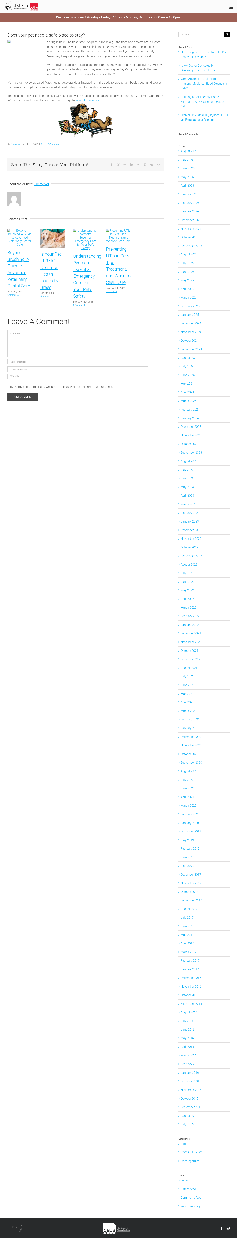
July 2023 (187, 470)
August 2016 (189, 1012)
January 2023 (190, 521)
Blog (43, 144)
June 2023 (188, 478)
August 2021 (189, 668)
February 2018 (190, 866)
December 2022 (191, 530)
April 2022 (187, 599)
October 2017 (189, 891)
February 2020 (190, 814)
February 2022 (190, 616)
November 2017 (191, 883)
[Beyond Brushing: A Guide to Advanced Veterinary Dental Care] (19, 230)
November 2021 (191, 642)
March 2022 (188, 607)
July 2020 (187, 780)
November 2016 (191, 986)
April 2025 (187, 289)
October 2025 (189, 237)
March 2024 (188, 401)
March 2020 (188, 805)
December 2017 (191, 874)
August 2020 (189, 771)
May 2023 (187, 487)
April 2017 (187, 943)
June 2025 (188, 272)
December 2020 (191, 737)
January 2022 (190, 625)
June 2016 (188, 1029)
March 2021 (188, 711)
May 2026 (187, 177)
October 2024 (189, 340)
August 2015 (189, 1115)
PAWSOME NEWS (192, 1152)
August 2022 (189, 564)
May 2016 (187, 1038)
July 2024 (187, 366)
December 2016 (191, 978)
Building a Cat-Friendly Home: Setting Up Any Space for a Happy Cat (203, 101)
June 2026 (188, 168)
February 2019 (190, 848)
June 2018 (188, 857)
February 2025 (190, 306)
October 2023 (189, 444)
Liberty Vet (15, 144)
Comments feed (191, 1197)
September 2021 (191, 659)
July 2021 (187, 676)
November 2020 (191, 745)
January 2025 (190, 314)
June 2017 (188, 926)
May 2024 (187, 383)
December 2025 (191, 220)
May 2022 (187, 590)
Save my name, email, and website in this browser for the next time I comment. (62, 387)
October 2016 (189, 995)
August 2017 (189, 909)
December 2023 (191, 426)
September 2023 (191, 452)
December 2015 (191, 1081)
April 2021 (187, 702)
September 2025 (191, 246)
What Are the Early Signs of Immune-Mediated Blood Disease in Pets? (204, 83)
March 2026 (188, 194)
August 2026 (189, 151)
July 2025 (187, 263)
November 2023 (191, 435)
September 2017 (191, 900)
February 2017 (190, 960)
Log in (185, 1180)
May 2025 (187, 280)
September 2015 (191, 1107)
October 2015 (189, 1098)
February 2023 (190, 513)
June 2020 (188, 788)
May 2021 (187, 694)
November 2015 (191, 1090)
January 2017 (190, 969)
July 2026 (187, 160)
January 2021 (190, 728)
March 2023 (188, 504)
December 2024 (191, 323)
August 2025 (189, 254)
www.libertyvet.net (87, 100)
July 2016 (187, 1021)
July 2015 (187, 1124)
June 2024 (188, 375)
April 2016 (187, 1047)
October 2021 (189, 650)
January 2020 (190, 823)
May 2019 (187, 840)
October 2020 (189, 754)
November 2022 (191, 538)
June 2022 (188, 582)
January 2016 (190, 1072)
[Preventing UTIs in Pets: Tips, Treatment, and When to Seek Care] (118, 230)
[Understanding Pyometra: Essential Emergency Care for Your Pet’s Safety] (85, 230)
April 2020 (187, 797)
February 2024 (190, 409)
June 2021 (188, 685)
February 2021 (190, 719)
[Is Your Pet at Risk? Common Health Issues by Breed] (52, 230)
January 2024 (190, 418)
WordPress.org (190, 1206)
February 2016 (190, 1064)
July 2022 (187, 573)
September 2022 (191, 556)
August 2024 (189, 357)
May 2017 (187, 935)
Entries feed (188, 1189)
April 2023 (187, 495)
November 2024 (191, 332)
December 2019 (191, 831)
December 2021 (191, 633)
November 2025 (191, 228)
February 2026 (190, 203)
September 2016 (191, 1003)
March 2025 (188, 297)
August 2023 (189, 461)
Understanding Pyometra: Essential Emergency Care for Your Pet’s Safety (87, 276)
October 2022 (189, 547)
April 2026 (187, 185)
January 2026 (190, 211)
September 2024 (191, 349)
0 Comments (54, 144)
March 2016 (188, 1055)
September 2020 (191, 762)
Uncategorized (190, 1161)
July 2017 (187, 917)
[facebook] (221, 1228)
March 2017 (188, 952)
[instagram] (228, 1228)
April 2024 (187, 392)
